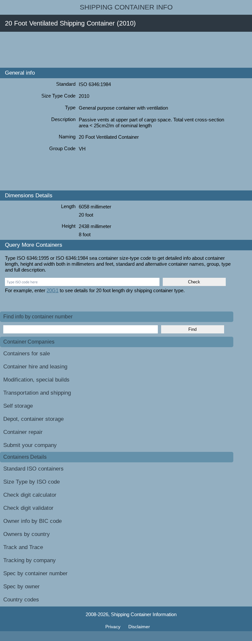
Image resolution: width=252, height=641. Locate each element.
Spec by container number (35, 573)
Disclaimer (139, 626)
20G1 (52, 290)
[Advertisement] (119, 49)
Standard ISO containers (33, 469)
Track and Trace (23, 547)
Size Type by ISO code (31, 482)
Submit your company (30, 445)
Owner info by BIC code (32, 521)
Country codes (21, 599)
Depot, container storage (33, 419)
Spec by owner (21, 586)
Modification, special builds (36, 380)
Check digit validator (28, 508)
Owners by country (26, 534)
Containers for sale (26, 353)
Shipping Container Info (126, 7)
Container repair (23, 432)
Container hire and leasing (35, 367)
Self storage (18, 406)
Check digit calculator (29, 495)
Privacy (113, 626)
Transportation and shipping (37, 393)
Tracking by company (29, 560)
